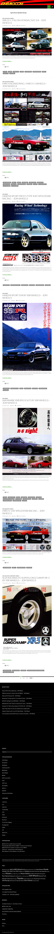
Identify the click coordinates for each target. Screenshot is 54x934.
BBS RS (3, 775)
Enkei (3, 780)
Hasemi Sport (6, 285)
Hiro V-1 (14, 182)
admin (14, 25)
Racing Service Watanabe (9, 498)
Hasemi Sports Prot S (15, 285)
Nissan (19, 182)
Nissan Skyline (7, 184)
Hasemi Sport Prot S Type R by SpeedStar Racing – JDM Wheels (26, 197)
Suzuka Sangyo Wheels (8, 672)
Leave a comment (22, 25)
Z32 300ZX (25, 500)
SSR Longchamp (16, 670)
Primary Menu (52, 7)
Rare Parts (7, 508)
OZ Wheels (32, 873)
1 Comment (18, 405)
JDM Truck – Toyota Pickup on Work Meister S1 (12, 849)
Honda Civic (16, 71)
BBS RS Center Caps (6, 906)
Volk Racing (5, 880)
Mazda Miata (31, 871)
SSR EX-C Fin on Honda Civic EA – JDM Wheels (24, 21)
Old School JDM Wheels (7, 793)
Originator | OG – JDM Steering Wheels (10, 894)
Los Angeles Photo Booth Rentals (9, 892)
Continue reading (7, 61)
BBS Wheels (4, 770)
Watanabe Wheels (17, 500)
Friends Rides (5, 809)
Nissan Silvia (40, 182)
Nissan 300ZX (24, 497)
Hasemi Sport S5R (14, 388)
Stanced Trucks (6, 878)
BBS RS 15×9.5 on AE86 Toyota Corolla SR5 (11, 843)
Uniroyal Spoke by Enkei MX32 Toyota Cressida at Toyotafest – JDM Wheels (18, 713)
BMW (23, 869)
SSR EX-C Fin (6, 73)
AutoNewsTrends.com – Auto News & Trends (12, 903)
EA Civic (5, 71)
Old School (7, 18)
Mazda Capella (11, 497)
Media (3, 814)
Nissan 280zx (25, 182)
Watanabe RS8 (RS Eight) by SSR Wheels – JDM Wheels (26, 401)
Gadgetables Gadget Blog (7, 908)
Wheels (12, 18)
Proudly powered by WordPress (8, 932)
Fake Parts (4, 807)
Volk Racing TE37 (6, 767)
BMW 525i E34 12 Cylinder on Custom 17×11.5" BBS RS (14, 847)
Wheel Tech (4, 832)
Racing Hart (4, 762)
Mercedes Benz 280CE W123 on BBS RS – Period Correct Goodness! (17, 845)
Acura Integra (7, 869)
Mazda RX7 (37, 871)
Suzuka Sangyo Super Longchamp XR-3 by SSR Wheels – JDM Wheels (26, 579)
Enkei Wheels (39, 869)
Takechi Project (13, 878)
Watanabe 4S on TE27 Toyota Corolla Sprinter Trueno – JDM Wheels (17, 703)
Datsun (30, 869)
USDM (3, 827)
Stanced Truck (42, 876)
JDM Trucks (19, 871)
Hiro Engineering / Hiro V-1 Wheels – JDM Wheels (24, 85)
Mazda (21, 71)
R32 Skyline (35, 388)
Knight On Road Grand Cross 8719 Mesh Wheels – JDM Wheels (16, 711)
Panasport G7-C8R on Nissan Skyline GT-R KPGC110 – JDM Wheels (17, 706)
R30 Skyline (14, 184)
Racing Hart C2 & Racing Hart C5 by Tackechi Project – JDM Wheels (17, 698)
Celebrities (4, 802)
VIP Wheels (42, 878)
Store (3, 925)
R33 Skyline (32, 285)
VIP (3, 830)
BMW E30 (27, 869)
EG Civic (34, 869)
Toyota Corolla (26, 878)
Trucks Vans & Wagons (7, 822)
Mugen (48, 871)
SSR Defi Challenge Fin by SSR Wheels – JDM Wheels (13, 701)
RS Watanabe (18, 498)
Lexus (23, 871)
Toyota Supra (15, 185)
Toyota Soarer (7, 185)
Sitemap (4, 923)
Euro (3, 804)
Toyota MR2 (32, 878)
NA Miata (3, 873)
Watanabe (41, 498)
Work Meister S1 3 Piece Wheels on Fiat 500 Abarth (13, 851)
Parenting (4, 914)
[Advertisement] (27, 728)
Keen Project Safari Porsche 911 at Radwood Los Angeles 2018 (15, 708)
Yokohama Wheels (36, 880)
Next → (32, 678)
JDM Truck (4, 783)
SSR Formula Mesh (6, 778)
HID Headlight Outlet (6, 889)
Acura (3, 869)
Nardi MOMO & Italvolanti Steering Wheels (11, 911)
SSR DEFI (4, 790)
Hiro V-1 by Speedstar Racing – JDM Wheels (23, 512)
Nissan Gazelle (33, 182)
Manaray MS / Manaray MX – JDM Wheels (11, 695)
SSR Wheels (12, 73)
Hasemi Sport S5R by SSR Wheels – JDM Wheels (24, 296)
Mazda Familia (28, 71)
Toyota (35, 184)
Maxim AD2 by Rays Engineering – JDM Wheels (12, 690)
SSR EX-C (44, 71)
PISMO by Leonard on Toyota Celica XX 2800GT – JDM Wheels (15, 693)
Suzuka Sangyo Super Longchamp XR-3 (36, 670)
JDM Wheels (5, 760)
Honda (10, 71)
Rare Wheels (5, 785)
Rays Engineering (7, 876)
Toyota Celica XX (42, 184)
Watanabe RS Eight (7, 500)
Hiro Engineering (7, 182)
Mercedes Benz (43, 871)
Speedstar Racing (37, 71)
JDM (3, 18)
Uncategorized (5, 824)
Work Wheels (5, 772)
